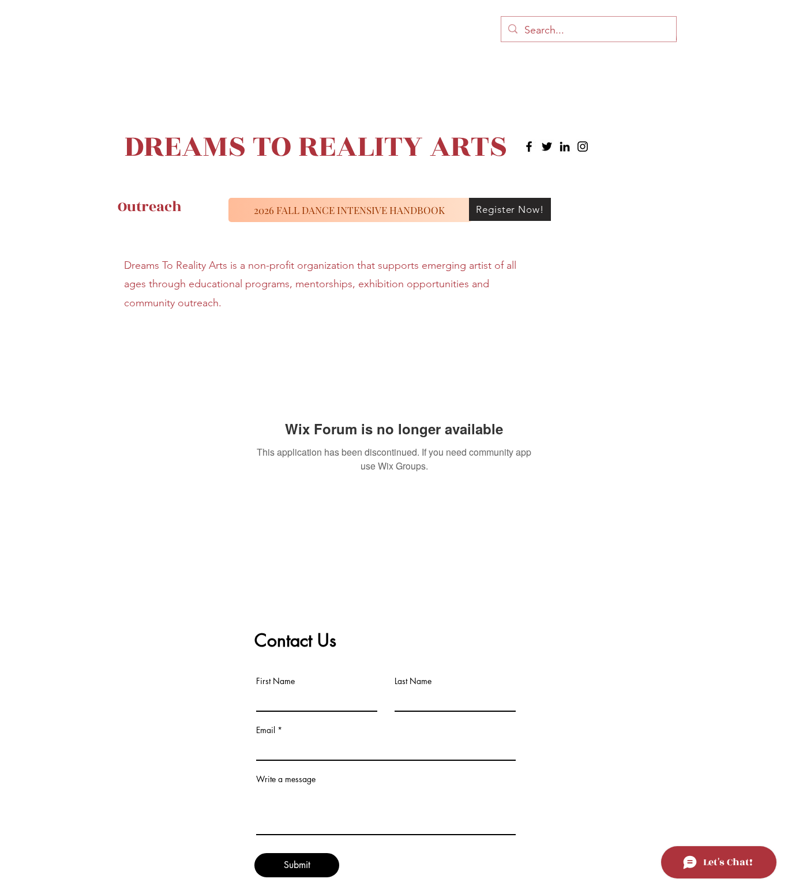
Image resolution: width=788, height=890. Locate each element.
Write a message (286, 779)
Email (265, 730)
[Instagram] (583, 146)
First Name (275, 681)
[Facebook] (529, 146)
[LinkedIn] (565, 146)
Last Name (413, 681)
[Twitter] (547, 146)
